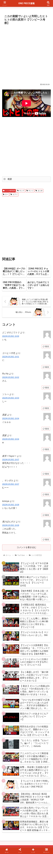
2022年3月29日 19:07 (10, 460)
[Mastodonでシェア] (20, 738)
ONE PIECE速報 (26, 3)
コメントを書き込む (26, 547)
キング (21, 191)
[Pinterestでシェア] (14, 753)
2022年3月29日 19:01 (10, 357)
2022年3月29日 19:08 (10, 505)
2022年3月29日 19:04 (10, 418)
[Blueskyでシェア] (32, 738)
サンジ (30, 191)
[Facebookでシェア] (9, 746)
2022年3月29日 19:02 (10, 377)
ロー (6, 194)
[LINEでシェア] (44, 746)
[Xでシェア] (9, 738)
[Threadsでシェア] (20, 746)
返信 (47, 346)
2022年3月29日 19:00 (10, 336)
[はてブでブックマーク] (32, 746)
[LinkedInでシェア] (26, 753)
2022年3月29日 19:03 (10, 398)
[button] (47, 531)
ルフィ (15, 194)
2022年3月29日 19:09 (10, 525)
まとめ (40, 191)
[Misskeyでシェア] (44, 738)
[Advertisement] (26, 53)
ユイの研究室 (10, 191)
